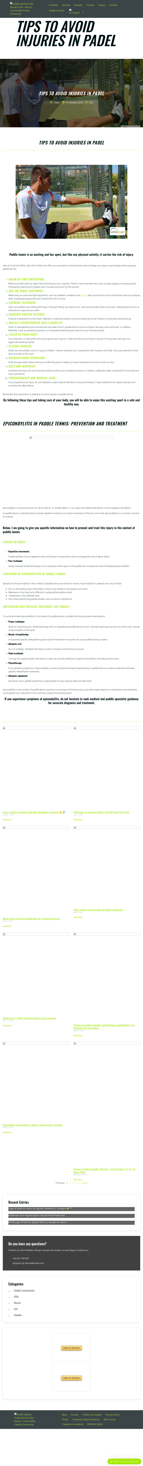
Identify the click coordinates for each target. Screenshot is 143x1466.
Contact (113, 5)
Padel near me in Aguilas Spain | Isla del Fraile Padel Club (101, 812)
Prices (65, 1419)
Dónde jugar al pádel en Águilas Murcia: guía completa (29, 1018)
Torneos (90, 5)
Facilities (53, 5)
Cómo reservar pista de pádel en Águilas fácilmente (98, 910)
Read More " (7, 819)
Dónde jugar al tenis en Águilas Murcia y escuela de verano (31, 918)
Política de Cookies (92, 1414)
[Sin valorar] (66, 1355)
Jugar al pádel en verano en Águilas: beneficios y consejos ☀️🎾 (34, 812)
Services (66, 5)
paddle (83, 295)
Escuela (78, 5)
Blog (64, 1414)
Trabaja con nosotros (72, 1424)
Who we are (109, 1419)
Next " (85, 1183)
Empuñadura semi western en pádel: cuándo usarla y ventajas (32, 1125)
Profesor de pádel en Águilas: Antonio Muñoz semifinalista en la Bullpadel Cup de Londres (104, 1026)
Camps (101, 5)
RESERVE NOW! (56, 10)
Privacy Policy (112, 1414)
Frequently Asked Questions (86, 1419)
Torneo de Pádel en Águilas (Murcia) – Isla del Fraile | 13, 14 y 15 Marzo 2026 (104, 1170)
